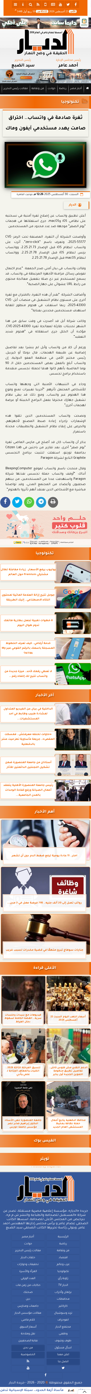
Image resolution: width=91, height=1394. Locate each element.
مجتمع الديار (63, 1327)
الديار (72, 205)
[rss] (38, 4)
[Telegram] (41, 502)
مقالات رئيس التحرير (16, 88)
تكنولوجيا (70, 102)
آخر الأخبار (45, 695)
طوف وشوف (63, 1340)
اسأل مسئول (63, 1347)
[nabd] (45, 4)
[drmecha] (45, 94)
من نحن (28, 1347)
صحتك (28, 1292)
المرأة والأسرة (28, 1271)
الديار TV (63, 1285)
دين (28, 1299)
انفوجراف (63, 1320)
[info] (23, 4)
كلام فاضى (28, 1320)
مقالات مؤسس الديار (28, 1313)
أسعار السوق (28, 1327)
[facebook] (75, 4)
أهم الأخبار (45, 812)
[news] (53, 4)
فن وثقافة (38, 88)
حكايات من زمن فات (28, 1285)
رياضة (62, 88)
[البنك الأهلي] (45, 23)
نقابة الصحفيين (28, 1340)
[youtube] (60, 4)
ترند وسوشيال (63, 1313)
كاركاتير (63, 1306)
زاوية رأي (63, 1278)
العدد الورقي (28, 1278)
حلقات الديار (28, 1257)
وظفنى (63, 1333)
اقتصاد (63, 1257)
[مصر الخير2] (45, 528)
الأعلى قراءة (44, 968)
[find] (30, 4)
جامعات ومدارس (28, 1306)
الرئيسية (63, 1236)
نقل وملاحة (28, 1333)
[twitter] (68, 4)
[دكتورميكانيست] (45, 76)
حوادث (51, 88)
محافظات (63, 1299)
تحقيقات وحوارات (28, 1264)
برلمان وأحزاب (63, 1292)
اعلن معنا (63, 1354)
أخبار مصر (76, 88)
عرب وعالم (63, 1264)
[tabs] (15, 4)
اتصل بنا (63, 1361)
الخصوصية (28, 1354)
